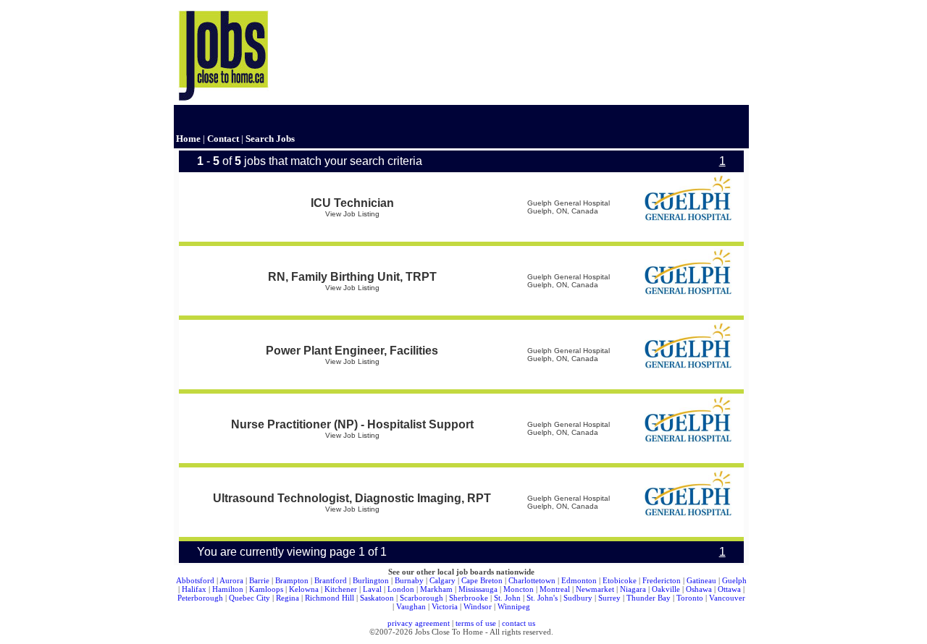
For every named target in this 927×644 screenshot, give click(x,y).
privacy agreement (418, 623)
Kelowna (304, 589)
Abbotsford (195, 580)
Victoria (445, 606)
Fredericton (661, 580)
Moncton (518, 589)
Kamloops (266, 589)
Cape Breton (482, 580)
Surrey (609, 597)
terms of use (476, 623)
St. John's (542, 597)
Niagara (633, 589)
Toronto (689, 597)
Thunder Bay (648, 597)
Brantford (330, 580)
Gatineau (701, 580)
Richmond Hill (329, 597)
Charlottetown (531, 580)
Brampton (292, 580)
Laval (372, 589)
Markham (436, 589)
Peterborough (200, 597)
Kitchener (340, 589)
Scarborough (421, 597)
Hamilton (227, 589)
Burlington (371, 580)
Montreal (555, 589)
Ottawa (729, 589)
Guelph (734, 580)
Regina (287, 597)
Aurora (231, 580)
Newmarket (595, 589)
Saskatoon (377, 597)
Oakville (666, 589)
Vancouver (727, 597)
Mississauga (478, 589)
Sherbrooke (468, 597)
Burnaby (409, 580)
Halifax (194, 589)
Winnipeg (514, 606)
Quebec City (249, 597)
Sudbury (577, 597)
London (400, 589)
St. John (507, 597)
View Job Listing (352, 214)
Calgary (442, 580)
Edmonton (579, 580)
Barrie (259, 580)
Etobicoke (620, 580)
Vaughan (411, 606)
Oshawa (699, 589)
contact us (518, 623)
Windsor (478, 606)
